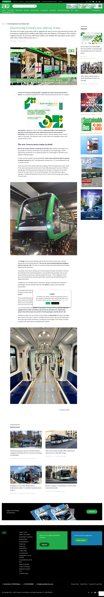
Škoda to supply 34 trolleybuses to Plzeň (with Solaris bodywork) (60, 487)
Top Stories (10, 10)
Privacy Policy (75, 584)
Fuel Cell (26, 10)
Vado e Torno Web (24, 534)
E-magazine (6, 1)
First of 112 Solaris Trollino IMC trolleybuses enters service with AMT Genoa (60, 452)
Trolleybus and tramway (30, 458)
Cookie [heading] (52, 294)
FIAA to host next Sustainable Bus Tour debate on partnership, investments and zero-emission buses (91, 50)
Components (44, 10)
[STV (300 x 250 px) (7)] (92, 145)
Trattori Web (23, 551)
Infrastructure (35, 10)
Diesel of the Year (24, 564)
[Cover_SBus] (92, 172)
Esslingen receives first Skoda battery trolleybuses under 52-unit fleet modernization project (25, 488)
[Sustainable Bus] (6, 6)
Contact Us (21, 1)
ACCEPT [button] (48, 303)
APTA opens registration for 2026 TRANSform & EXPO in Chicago (90, 78)
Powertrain (22, 544)
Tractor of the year (24, 566)
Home (3, 10)
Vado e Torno (23, 532)
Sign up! (44, 544)
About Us (15, 1)
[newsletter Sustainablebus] (92, 102)
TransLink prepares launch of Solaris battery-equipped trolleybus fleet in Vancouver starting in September (26, 453)
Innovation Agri (23, 573)
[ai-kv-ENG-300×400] (92, 204)
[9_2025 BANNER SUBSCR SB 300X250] (92, 123)
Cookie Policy (83, 584)
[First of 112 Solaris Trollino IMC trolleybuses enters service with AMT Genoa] (61, 440)
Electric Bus (19, 10)
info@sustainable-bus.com (45, 584)
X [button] (69, 291)
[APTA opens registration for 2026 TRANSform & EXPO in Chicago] (91, 68)
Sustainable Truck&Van (26, 537)
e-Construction (23, 553)
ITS (72, 10)
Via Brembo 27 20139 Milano (11, 584)
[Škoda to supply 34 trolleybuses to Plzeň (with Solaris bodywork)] (61, 475)
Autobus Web (23, 539)
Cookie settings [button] (55, 303)
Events (91, 83)
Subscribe (92, 511)
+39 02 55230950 (28, 584)
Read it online (81, 540)
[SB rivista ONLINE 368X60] (84, 6)
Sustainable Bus (23, 541)
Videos (77, 10)
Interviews (53, 10)
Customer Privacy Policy (95, 584)
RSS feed (60, 1)
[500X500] (44, 117)
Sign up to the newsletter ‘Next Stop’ (49, 1)
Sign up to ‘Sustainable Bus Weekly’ (32, 1)
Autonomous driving (63, 10)
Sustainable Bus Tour (8, 12)
